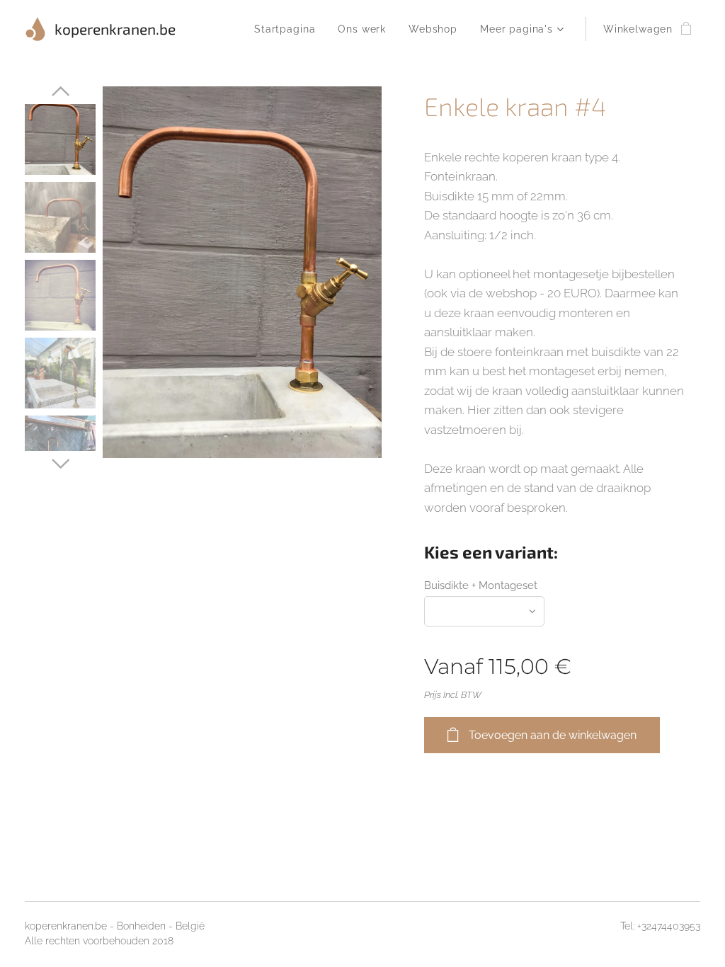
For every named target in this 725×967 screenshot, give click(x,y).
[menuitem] (288, 29)
